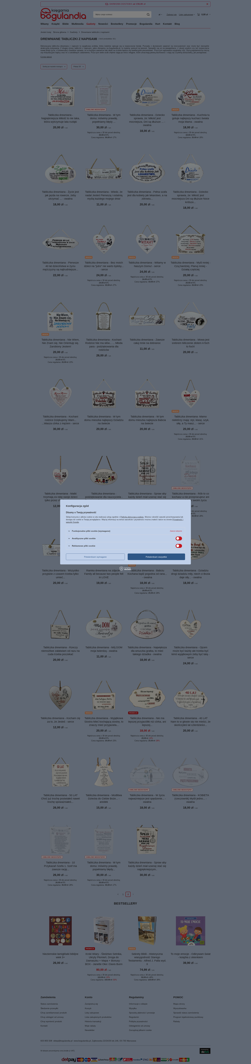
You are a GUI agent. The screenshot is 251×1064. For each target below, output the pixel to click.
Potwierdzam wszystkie (156, 557)
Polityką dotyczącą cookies (132, 517)
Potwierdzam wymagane (95, 557)
